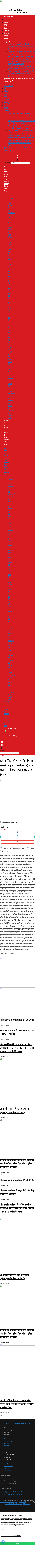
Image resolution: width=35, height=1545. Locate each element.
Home (5, 1427)
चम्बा (5, 28)
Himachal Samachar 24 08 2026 (17, 1019)
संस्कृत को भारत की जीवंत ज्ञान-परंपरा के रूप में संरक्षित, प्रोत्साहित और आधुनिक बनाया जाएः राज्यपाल (17, 1163)
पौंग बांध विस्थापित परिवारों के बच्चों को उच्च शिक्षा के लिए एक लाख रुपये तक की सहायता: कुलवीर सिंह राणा (17, 1048)
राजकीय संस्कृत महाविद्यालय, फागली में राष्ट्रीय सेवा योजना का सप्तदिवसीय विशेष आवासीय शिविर (21, 73)
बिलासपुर (7, 33)
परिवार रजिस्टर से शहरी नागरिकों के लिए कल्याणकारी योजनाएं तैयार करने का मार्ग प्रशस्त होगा (21, 46)
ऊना (5, 19)
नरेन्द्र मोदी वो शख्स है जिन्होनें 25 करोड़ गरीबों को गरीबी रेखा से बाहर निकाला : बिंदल (10, 288)
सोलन (6, 39)
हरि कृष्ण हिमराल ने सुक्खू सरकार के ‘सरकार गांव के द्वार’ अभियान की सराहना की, (10, 249)
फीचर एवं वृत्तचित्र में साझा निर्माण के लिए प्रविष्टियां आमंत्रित (16, 1519)
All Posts (3, 829)
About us (6, 1432)
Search (7, 162)
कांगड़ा (6, 22)
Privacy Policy (8, 1430)
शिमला (6, 36)
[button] (17, 160)
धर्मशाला (6, 30)
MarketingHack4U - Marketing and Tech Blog (17, 1423)
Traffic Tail (22, 1502)
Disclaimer (7, 1434)
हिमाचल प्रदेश (8, 16)
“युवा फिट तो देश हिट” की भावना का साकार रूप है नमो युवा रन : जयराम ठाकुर (10, 330)
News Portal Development (13, 1504)
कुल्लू (5, 25)
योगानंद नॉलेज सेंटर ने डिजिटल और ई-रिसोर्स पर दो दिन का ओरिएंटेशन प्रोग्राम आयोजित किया (16, 1404)
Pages (6, 41)
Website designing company (9, 1502)
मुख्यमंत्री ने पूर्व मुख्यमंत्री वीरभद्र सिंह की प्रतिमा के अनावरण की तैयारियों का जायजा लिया (11, 369)
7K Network (26, 1504)
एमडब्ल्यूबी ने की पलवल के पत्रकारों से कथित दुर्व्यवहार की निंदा (18, 80)
